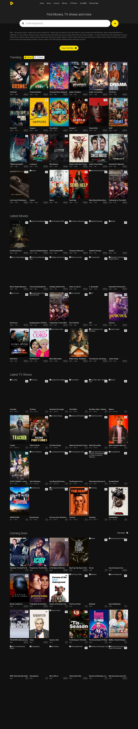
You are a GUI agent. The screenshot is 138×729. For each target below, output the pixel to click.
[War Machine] (59, 148)
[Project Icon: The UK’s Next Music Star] (39, 552)
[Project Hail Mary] (39, 76)
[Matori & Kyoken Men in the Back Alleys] (118, 429)
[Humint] (39, 184)
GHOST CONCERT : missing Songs (21, 481)
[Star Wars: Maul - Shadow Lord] (98, 393)
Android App (93, 3)
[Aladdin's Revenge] (98, 234)
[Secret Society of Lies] (118, 552)
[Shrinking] (98, 501)
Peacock (112, 323)
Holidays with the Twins (57, 287)
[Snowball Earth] (118, 465)
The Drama (112, 92)
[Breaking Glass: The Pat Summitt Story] (39, 306)
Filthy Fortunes (35, 445)
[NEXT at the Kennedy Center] (19, 660)
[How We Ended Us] (19, 234)
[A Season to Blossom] (78, 234)
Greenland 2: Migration (116, 164)
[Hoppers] (39, 112)
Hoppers (32, 128)
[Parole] (98, 552)
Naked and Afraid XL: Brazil (78, 445)
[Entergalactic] (39, 660)
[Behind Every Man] (98, 429)
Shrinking (92, 517)
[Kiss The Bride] (78, 306)
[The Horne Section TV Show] (98, 624)
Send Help (72, 200)
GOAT (110, 128)
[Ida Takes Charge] (59, 429)
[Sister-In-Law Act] (78, 270)
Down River (13, 359)
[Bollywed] (98, 588)
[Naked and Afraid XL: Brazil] (78, 429)
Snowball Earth (114, 481)
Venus (32, 640)
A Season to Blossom (76, 251)
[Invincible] (19, 393)
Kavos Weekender (115, 604)
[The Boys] (39, 393)
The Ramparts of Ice (76, 481)
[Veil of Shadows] (39, 465)
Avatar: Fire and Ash (95, 92)
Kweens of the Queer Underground (61, 604)
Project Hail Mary (35, 92)
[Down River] (19, 342)
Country (57, 3)
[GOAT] (118, 112)
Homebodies (113, 517)
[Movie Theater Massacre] (19, 270)
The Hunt (72, 517)
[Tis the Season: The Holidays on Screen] (78, 624)
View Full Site (67, 48)
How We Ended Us (16, 251)
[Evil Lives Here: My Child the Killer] (59, 501)
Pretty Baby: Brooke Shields (39, 604)
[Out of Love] (19, 306)
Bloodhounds (34, 517)
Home (42, 3)
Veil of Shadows (35, 481)
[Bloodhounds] (39, 501)
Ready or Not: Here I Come (78, 164)
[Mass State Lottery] (59, 342)
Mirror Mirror (54, 676)
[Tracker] (19, 429)
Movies (64, 3)
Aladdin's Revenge (95, 251)
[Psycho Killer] (98, 112)
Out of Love (13, 323)
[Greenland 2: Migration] (118, 148)
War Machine (54, 164)
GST (90, 323)
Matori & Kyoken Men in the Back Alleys (121, 445)
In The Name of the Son (57, 568)
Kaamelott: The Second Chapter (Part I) (121, 287)
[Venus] (39, 624)
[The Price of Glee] (78, 588)
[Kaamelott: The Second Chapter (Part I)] (118, 270)
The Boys (33, 409)
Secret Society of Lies (116, 568)
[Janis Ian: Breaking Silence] (39, 234)
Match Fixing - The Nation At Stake (80, 359)
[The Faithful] (78, 393)
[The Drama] (118, 76)
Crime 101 (13, 128)
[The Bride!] (19, 76)
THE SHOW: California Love (19, 640)
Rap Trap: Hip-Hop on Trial (78, 568)
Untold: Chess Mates (96, 164)
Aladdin (111, 251)
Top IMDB (83, 3)
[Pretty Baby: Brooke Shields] (39, 588)
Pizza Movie (54, 128)
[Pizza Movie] (59, 112)
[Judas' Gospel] (118, 342)
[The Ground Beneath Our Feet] (39, 270)
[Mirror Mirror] (59, 660)
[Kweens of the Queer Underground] (59, 588)
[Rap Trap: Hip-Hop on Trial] (78, 552)
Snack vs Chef (54, 640)
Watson (111, 409)
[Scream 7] (78, 112)
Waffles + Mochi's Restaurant (118, 640)
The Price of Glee (75, 604)
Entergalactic (34, 676)
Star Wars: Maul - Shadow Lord (99, 409)
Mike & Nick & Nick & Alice (97, 200)
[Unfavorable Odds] (78, 660)
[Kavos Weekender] (118, 588)
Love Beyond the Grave (57, 481)
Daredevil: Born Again (57, 409)
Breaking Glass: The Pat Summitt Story (42, 323)
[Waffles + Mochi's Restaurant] (118, 624)
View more (121, 533)
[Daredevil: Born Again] (59, 393)
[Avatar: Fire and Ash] (98, 76)
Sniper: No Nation (75, 92)
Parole (91, 568)
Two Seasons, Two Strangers (98, 359)
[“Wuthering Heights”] (19, 148)
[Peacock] (118, 306)
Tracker (12, 445)
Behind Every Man (95, 445)
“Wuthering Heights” (16, 164)
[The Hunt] (78, 501)
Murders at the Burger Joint (98, 676)
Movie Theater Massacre (18, 287)
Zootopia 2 (33, 164)
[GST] (98, 306)
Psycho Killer (93, 128)
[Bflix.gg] (12, 3)
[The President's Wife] (59, 234)
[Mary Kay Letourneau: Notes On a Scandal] (118, 660)
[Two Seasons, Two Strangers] (98, 342)
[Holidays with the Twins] (59, 270)
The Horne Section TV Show (98, 640)
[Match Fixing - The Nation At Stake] (78, 342)
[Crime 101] (19, 112)
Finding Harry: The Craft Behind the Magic (122, 200)
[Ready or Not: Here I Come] (78, 148)
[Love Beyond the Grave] (59, 465)
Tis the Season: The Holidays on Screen (82, 640)
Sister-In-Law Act (75, 287)
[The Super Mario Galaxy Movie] (59, 76)
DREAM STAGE (14, 517)
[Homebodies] (118, 501)
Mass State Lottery (56, 359)
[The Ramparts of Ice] (78, 465)
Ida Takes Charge (55, 445)
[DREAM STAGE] (19, 501)
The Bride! (13, 92)
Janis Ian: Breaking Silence (39, 251)
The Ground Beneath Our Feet (39, 287)
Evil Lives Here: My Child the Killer (61, 517)
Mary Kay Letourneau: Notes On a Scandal (122, 676)
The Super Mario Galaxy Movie (60, 92)
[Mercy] (59, 184)
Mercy (52, 200)
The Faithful (73, 409)
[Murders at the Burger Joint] (98, 660)
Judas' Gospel (113, 359)
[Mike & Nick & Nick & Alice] (98, 184)
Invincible (13, 409)
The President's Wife (56, 251)
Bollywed (92, 604)
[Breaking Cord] (39, 342)
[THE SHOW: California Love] (19, 624)
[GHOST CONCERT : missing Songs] (19, 465)
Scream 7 (72, 128)
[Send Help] (78, 184)
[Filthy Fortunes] (39, 429)
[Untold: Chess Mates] (98, 148)
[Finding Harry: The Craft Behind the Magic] (118, 184)
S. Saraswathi (93, 287)
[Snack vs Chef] (59, 624)
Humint (32, 200)
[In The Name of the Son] (59, 552)
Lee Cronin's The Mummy (18, 200)
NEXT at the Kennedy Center (19, 676)
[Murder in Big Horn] (19, 588)
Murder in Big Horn (16, 604)
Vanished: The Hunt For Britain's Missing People (25, 568)
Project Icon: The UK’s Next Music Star (42, 568)
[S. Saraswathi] (98, 270)
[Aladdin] (118, 234)
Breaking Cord (34, 359)
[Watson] (118, 393)
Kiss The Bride (74, 323)
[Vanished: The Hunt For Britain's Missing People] (19, 552)
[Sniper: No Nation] (78, 76)
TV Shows (73, 3)
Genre (49, 3)
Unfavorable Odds (75, 676)
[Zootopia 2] (39, 148)
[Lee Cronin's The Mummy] (19, 184)
